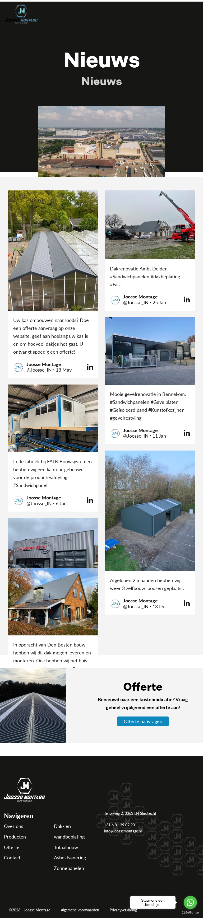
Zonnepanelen (69, 868)
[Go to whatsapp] (190, 902)
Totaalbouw (66, 847)
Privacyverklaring (123, 909)
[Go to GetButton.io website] (190, 912)
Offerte (12, 847)
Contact (12, 857)
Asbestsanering (70, 857)
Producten (15, 836)
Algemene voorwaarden (80, 909)
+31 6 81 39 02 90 (119, 824)
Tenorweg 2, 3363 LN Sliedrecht (130, 813)
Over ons (13, 826)
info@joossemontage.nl (123, 830)
